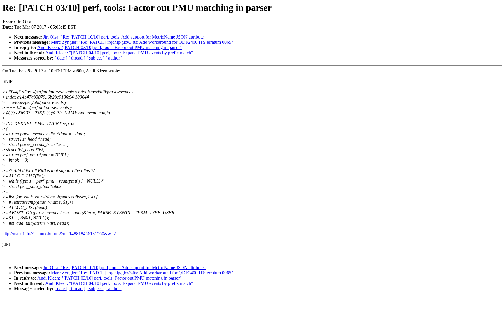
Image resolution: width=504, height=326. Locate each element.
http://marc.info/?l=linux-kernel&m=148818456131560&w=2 (59, 233)
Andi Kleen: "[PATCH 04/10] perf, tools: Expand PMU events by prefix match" (119, 52)
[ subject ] (95, 57)
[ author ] (114, 57)
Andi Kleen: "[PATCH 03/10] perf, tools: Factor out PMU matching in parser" (109, 47)
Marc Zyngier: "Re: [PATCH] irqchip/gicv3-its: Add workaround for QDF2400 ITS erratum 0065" (142, 42)
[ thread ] (77, 57)
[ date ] (61, 57)
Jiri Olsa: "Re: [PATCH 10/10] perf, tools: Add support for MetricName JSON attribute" (124, 36)
